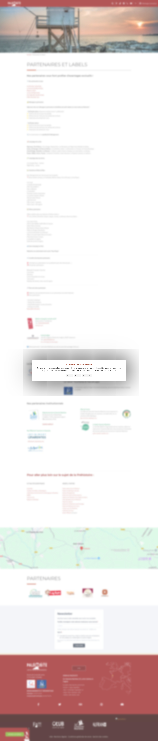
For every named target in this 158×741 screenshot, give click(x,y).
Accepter (70, 376)
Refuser (77, 376)
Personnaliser (87, 376)
